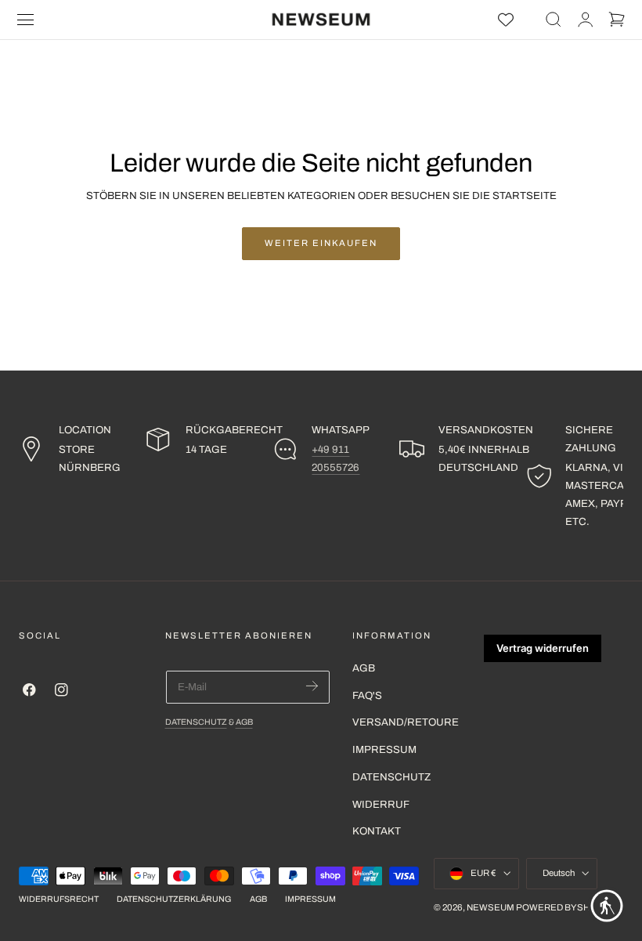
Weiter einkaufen (321, 243)
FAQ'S (367, 694)
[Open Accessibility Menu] (606, 905)
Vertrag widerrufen (542, 648)
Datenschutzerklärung (174, 899)
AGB (244, 722)
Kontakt (376, 831)
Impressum (384, 749)
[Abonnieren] (312, 686)
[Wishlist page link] (506, 19)
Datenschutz (196, 722)
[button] (26, 19)
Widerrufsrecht (59, 899)
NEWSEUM (490, 907)
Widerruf (380, 803)
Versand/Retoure (405, 722)
